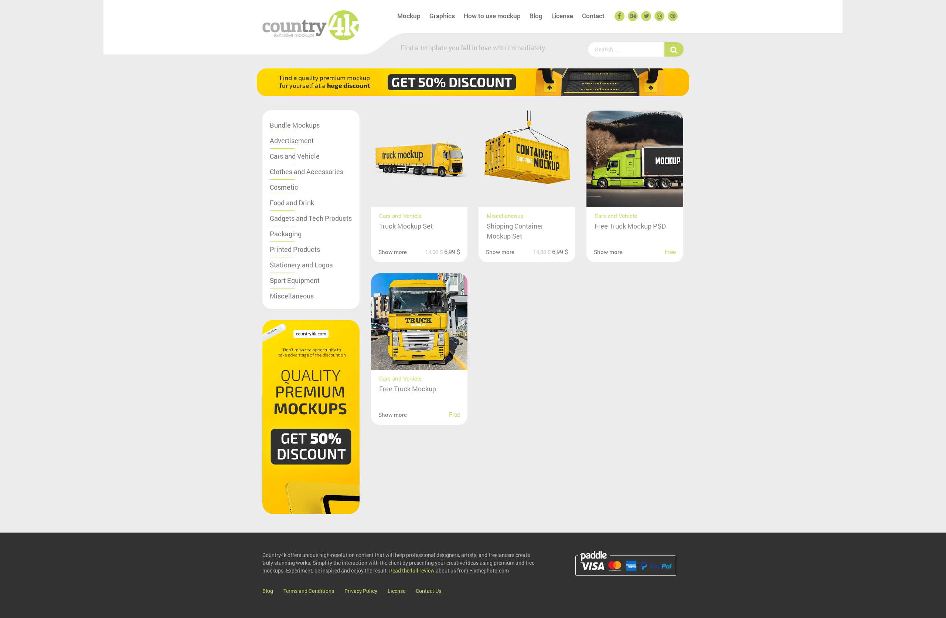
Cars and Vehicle (295, 156)
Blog (536, 15)
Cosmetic (284, 187)
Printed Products (295, 249)
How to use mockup (492, 15)
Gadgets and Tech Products (311, 218)
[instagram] (659, 16)
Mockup (409, 15)
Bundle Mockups (295, 125)
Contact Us (428, 590)
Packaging (286, 233)
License (562, 15)
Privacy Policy (360, 590)
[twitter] (645, 16)
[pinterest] (672, 16)
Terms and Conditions (308, 590)
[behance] (632, 16)
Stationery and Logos (301, 264)
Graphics (442, 15)
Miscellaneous (292, 295)
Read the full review (412, 570)
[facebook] (619, 16)
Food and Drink (292, 202)
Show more (392, 252)
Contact (593, 15)
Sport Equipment (295, 280)
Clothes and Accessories (306, 171)
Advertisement (292, 140)
